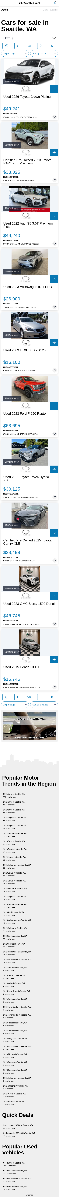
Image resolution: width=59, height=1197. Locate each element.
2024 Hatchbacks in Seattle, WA (17, 1008)
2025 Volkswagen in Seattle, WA (17, 866)
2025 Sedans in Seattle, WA (15, 905)
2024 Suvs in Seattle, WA (14, 803)
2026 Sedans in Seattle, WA (15, 1000)
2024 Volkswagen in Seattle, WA (17, 953)
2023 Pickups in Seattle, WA (15, 1024)
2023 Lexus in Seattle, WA (14, 874)
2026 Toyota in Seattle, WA (15, 850)
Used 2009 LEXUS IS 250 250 (25, 350)
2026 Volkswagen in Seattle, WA (17, 1079)
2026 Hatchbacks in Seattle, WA (17, 1047)
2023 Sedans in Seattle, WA (15, 937)
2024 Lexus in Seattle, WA (14, 858)
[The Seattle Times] (29, 3)
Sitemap (29, 1195)
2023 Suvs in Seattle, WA (14, 811)
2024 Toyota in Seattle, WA (15, 819)
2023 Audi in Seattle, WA (14, 913)
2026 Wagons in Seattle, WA (15, 1087)
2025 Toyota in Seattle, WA (15, 827)
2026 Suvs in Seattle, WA (14, 842)
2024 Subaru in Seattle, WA (15, 929)
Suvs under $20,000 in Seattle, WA (18, 1126)
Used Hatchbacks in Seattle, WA (17, 1180)
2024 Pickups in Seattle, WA (15, 968)
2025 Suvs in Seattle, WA (14, 795)
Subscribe (54, 9)
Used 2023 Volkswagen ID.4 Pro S (28, 286)
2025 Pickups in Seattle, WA (15, 1032)
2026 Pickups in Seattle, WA (15, 1055)
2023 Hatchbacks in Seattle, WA (17, 961)
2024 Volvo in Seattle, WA (14, 984)
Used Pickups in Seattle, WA (15, 1187)
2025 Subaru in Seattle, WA (15, 890)
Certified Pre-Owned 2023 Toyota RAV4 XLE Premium (27, 161)
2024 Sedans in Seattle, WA (15, 834)
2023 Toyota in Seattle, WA (15, 898)
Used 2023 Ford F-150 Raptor (25, 413)
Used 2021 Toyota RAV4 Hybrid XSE (26, 478)
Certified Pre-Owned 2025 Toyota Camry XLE (27, 542)
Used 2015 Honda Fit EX (21, 667)
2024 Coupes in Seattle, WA (15, 1063)
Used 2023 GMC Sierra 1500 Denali (29, 603)
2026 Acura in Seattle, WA (14, 1095)
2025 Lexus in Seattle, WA (14, 882)
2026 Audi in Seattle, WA (14, 1103)
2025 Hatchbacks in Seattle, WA (17, 1016)
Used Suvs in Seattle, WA (14, 1164)
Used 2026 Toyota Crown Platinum (28, 96)
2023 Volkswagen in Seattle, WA (17, 921)
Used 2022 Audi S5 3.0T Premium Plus (28, 225)
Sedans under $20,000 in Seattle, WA (19, 1134)
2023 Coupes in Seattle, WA (15, 1071)
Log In (45, 9)
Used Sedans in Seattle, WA (15, 1172)
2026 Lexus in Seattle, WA (14, 976)
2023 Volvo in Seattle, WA (14, 945)
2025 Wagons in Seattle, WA (15, 1039)
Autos (4, 9)
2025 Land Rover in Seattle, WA (16, 992)
